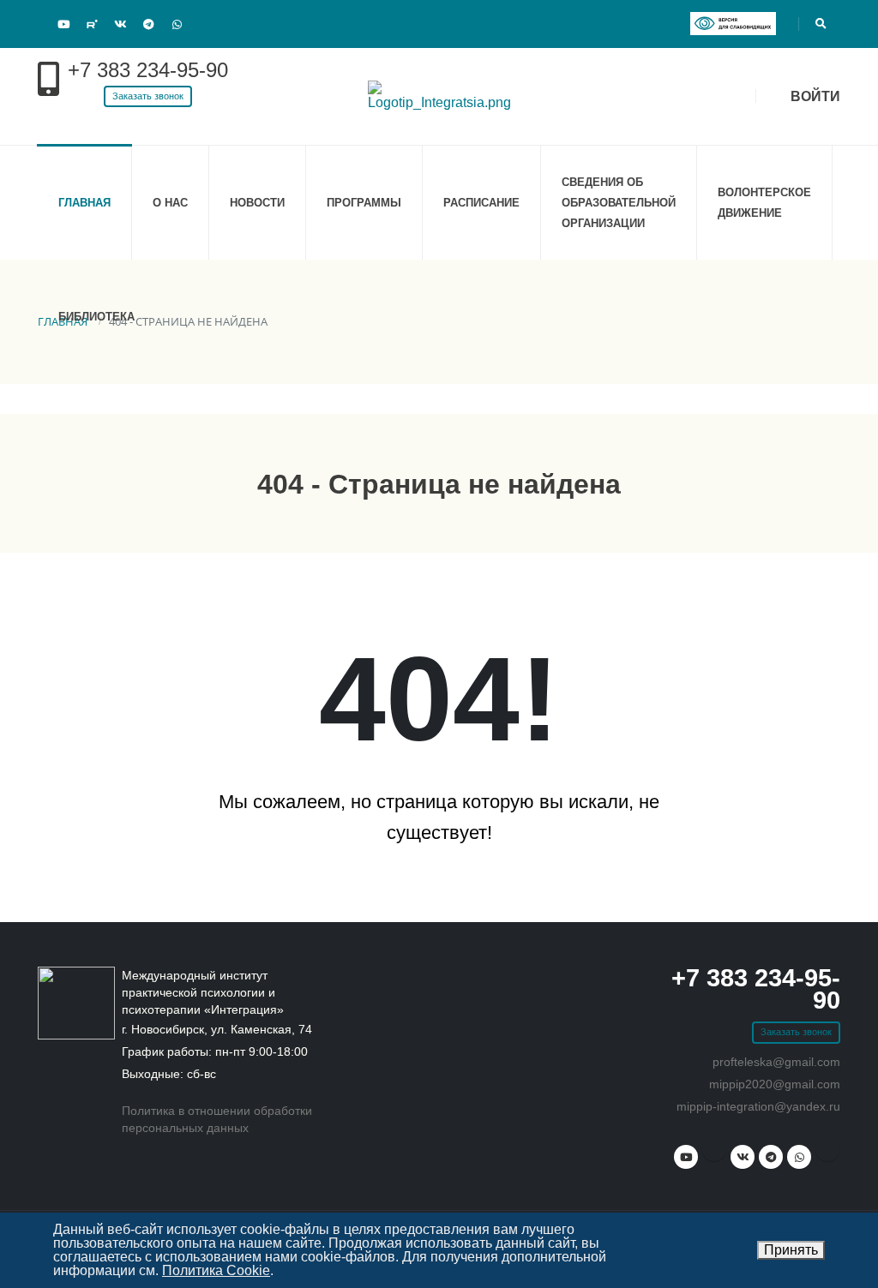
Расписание (481, 202)
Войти (813, 96)
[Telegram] (148, 25)
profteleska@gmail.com (776, 1062)
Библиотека (96, 316)
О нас (170, 202)
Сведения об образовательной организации (619, 203)
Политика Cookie (216, 1270)
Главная (84, 202)
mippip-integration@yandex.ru (758, 1106)
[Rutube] (92, 24)
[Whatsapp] (177, 25)
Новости (257, 202)
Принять (791, 1250)
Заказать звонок (147, 96)
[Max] (205, 22)
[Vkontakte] (120, 25)
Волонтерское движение (764, 202)
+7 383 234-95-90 (148, 69)
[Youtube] (63, 25)
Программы (364, 202)
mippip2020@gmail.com (774, 1084)
